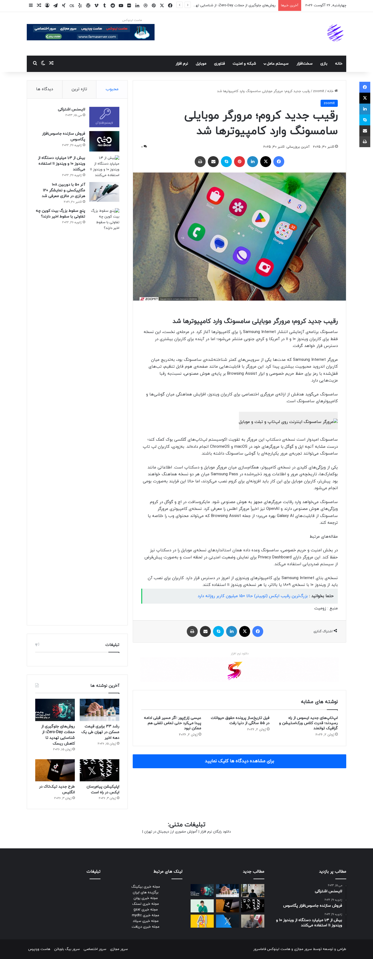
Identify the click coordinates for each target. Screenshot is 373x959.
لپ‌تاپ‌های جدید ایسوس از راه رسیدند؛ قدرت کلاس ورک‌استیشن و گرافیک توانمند (308, 723)
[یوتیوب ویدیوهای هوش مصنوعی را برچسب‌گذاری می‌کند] (202, 921)
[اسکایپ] (226, 161)
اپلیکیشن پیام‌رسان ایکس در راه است (247, 5)
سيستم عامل (278, 63)
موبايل (201, 63)
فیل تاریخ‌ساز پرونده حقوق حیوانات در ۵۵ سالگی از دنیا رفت (240, 720)
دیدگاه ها (44, 89)
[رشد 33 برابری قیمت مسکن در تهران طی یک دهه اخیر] (99, 710)
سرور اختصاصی (95, 949)
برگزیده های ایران (145, 892)
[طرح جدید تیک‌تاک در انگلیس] (55, 770)
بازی (323, 63)
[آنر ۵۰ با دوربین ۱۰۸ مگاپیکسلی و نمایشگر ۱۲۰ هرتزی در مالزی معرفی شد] (104, 192)
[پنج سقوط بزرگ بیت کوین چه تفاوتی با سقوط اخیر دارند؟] (104, 412)
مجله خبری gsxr (146, 909)
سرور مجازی (303, 949)
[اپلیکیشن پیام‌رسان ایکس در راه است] (99, 770)
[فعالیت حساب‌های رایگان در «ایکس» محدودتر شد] (227, 921)
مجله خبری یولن (146, 898)
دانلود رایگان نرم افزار (215, 831)
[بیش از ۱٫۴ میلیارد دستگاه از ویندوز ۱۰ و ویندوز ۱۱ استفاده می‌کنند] (104, 166)
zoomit (318, 91)
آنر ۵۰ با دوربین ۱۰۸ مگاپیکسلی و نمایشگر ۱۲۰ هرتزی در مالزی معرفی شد (63, 190)
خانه (338, 63)
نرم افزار (182, 63)
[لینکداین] (252, 161)
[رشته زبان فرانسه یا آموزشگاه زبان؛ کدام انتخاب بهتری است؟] (252, 890)
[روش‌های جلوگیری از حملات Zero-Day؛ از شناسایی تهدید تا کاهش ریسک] (55, 710)
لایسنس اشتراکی (71, 109)
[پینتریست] (239, 161)
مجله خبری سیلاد (146, 921)
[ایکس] (265, 161)
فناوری (219, 63)
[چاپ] (200, 161)
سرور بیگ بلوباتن (67, 949)
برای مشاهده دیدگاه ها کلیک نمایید (239, 761)
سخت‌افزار (305, 63)
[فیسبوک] (278, 161)
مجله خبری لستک (145, 903)
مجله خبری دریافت (145, 926)
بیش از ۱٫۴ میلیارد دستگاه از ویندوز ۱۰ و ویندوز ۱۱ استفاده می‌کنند (61, 163)
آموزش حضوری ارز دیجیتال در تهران (170, 831)
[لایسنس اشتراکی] (104, 117)
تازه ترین (79, 89)
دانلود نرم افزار (239, 653)
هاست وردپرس (39, 949)
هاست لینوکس (132, 20)
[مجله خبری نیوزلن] (336, 34)
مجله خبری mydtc (145, 915)
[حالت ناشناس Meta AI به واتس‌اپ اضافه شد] (202, 905)
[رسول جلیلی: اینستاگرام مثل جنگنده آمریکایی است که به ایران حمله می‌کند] (252, 921)
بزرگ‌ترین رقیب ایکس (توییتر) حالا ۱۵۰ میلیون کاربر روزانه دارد (253, 596)
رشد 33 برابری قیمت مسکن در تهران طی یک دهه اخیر (100, 732)
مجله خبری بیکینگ (145, 886)
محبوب (112, 89)
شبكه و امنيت (244, 63)
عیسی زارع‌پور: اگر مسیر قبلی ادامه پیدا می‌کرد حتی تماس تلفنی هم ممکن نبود (172, 723)
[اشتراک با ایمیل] (213, 161)
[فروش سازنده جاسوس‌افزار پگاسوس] (104, 141)
